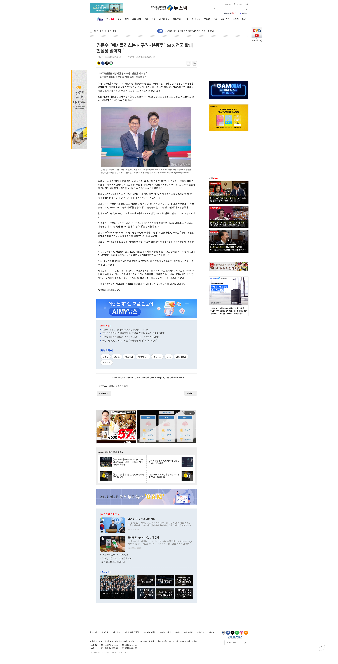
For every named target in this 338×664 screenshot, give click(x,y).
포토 (119, 18)
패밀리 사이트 (232, 642)
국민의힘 (129, 356)
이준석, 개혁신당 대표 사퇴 (141, 518)
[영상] (228, 192)
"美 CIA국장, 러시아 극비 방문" (115, 554)
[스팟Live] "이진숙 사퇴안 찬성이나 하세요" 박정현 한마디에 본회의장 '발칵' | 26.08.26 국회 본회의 (227, 223)
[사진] (112, 525)
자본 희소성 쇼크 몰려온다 (113, 561)
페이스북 (103, 63)
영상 (108, 18)
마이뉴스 (244, 13)
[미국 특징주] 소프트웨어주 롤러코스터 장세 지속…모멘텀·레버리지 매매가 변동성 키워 (128, 462)
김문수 (106, 356)
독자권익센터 (165, 632)
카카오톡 (98, 63)
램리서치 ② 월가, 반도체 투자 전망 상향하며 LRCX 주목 (164, 461)
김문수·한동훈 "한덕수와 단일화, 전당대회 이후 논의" (126, 329)
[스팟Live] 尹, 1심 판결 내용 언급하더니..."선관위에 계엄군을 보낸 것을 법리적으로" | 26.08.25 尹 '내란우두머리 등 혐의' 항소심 (228, 248)
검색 (245, 8)
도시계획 (107, 362)
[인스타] (241, 633)
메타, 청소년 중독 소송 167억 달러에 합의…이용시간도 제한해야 (191, 31)
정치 (127, 18)
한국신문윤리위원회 (234, 637)
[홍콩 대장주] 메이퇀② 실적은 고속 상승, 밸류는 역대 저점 (164, 475)
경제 (146, 18)
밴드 (111, 63)
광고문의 (212, 632)
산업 (186, 18)
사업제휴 (116, 632)
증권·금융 (196, 18)
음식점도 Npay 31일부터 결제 (143, 537)
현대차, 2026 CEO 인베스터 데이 (165, 580)
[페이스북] (228, 633)
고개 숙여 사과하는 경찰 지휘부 (146, 580)
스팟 (213, 178)
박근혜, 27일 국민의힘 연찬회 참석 (116, 558)
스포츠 (236, 18)
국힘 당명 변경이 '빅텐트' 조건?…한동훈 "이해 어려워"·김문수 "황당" (133, 333)
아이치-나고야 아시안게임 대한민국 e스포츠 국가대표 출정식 (183, 593)
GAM (244, 18)
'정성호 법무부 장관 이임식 (113, 593)
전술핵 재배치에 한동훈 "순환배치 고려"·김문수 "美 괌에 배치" (130, 336)
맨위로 (190, 393)
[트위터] (232, 633)
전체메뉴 (92, 19)
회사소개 (93, 632)
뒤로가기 (105, 393)
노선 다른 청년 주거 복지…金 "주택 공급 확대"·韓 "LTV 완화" (129, 340)
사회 (154, 18)
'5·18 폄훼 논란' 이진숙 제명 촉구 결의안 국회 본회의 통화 (184, 581)
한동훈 (117, 356)
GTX (169, 356)
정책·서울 (136, 18)
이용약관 (200, 632)
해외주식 (230, 13)
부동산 (207, 18)
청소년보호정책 (150, 632)
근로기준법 (181, 356)
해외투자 (177, 18)
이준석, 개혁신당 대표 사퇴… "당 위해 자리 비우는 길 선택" (146, 593)
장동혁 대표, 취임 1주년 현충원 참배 (165, 593)
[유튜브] (224, 633)
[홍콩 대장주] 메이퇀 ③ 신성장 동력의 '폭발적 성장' (128, 475)
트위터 (107, 63)
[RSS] (246, 633)
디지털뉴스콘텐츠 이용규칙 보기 (113, 386)
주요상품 (105, 632)
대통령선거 (143, 356)
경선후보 (157, 356)
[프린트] (194, 63)
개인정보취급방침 (132, 632)
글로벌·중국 (164, 18)
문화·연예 (224, 18)
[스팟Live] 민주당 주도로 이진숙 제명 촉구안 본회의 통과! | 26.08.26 (228, 199)
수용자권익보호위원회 (184, 632)
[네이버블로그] (237, 633)
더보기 (245, 31)
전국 (215, 18)
